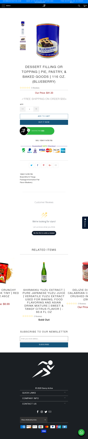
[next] (66, 41)
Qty (21, 104)
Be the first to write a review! (44, 233)
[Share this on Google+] (49, 165)
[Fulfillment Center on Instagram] (42, 412)
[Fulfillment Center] (44, 5)
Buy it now (44, 122)
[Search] (80, 6)
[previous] (30, 41)
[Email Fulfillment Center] (50, 412)
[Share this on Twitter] (31, 165)
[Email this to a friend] (55, 165)
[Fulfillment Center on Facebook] (38, 412)
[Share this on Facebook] (37, 165)
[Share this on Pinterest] (43, 165)
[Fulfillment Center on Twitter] (46, 412)
